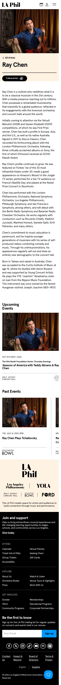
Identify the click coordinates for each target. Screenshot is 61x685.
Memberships (36, 600)
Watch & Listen (37, 576)
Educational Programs (41, 604)
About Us (7, 576)
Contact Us (6, 658)
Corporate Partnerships (42, 608)
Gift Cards (35, 558)
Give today (8, 533)
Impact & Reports (18, 658)
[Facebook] (9, 646)
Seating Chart (37, 553)
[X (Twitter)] (16, 646)
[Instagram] (22, 646)
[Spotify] (43, 646)
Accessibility (8, 562)
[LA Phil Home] (11, 4)
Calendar (7, 549)
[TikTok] (29, 646)
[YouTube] (36, 646)
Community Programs (13, 608)
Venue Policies (37, 549)
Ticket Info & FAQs (11, 553)
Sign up (49, 633)
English (22, 667)
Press (5, 585)
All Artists (10, 58)
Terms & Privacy (49, 658)
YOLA (5, 604)
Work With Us (36, 585)
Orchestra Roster (11, 581)
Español (36, 667)
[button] (54, 5)
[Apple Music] (50, 646)
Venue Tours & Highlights (42, 581)
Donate (5, 600)
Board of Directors (33, 658)
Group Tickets (9, 558)
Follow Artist (12, 78)
